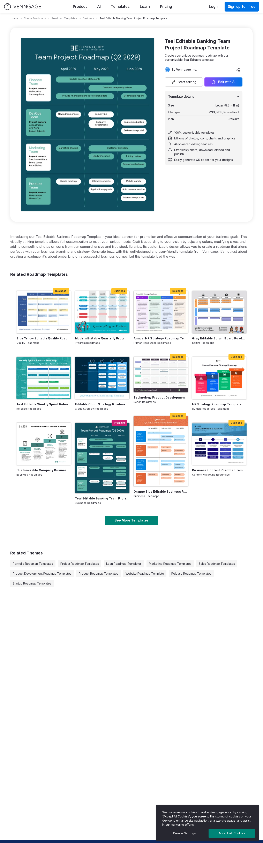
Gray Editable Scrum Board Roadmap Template (219, 338)
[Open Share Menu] (237, 69)
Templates (120, 6)
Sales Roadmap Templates (217, 563)
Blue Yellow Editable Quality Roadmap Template (43, 338)
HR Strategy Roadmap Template (217, 404)
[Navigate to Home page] (22, 6)
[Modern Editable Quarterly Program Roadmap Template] (102, 312)
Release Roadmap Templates (191, 573)
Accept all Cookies (231, 833)
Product (80, 6)
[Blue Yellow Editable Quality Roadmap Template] (43, 312)
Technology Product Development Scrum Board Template (161, 397)
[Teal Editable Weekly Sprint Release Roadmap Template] (43, 378)
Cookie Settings (184, 833)
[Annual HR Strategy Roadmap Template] (161, 312)
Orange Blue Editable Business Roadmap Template (161, 491)
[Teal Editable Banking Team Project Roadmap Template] (102, 458)
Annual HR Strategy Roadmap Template (161, 338)
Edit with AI (226, 82)
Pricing (166, 6)
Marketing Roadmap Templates (170, 563)
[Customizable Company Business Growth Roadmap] (43, 444)
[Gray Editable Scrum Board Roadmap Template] (219, 312)
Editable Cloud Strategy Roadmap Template (102, 404)
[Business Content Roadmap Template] (219, 444)
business (88, 18)
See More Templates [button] (131, 520)
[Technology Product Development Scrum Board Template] (161, 374)
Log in (214, 6)
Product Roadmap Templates (98, 573)
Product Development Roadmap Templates (42, 573)
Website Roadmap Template (145, 573)
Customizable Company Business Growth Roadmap (43, 470)
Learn (145, 6)
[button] (184, 82)
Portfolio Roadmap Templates (33, 563)
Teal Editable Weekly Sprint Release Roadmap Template (43, 404)
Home (14, 18)
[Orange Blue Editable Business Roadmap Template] (161, 451)
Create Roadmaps (35, 18)
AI (99, 6)
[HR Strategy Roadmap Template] (219, 378)
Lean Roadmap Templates (124, 563)
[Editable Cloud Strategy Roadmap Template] (102, 378)
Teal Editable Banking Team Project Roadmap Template (102, 498)
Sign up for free (242, 6)
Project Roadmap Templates (79, 563)
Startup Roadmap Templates (32, 583)
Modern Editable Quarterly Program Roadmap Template (102, 338)
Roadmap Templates (64, 18)
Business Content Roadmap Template (219, 470)
